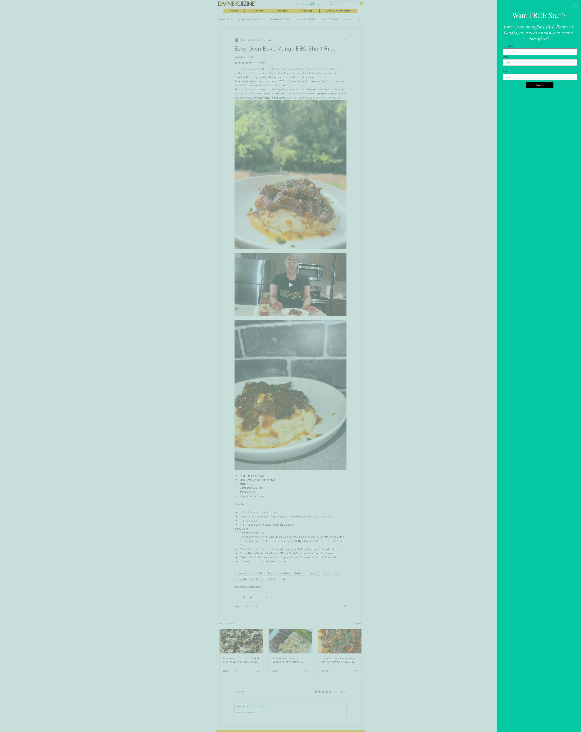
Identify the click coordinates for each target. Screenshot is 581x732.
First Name (508, 46)
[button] (575, 5)
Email (505, 57)
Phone (506, 72)
